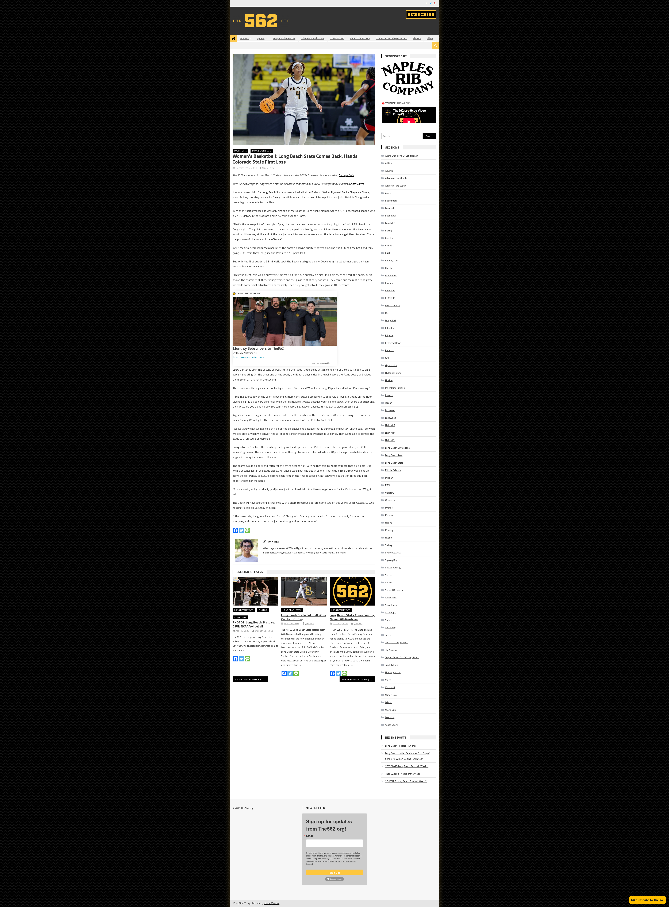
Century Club (391, 260)
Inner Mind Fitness (395, 388)
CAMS (388, 253)
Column (389, 283)
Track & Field (391, 665)
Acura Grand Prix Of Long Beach (401, 155)
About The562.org (360, 38)
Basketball (240, 150)
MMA (387, 485)
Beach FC (390, 223)
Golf (387, 358)
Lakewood (390, 418)
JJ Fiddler (309, 623)
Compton (390, 290)
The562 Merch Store (312, 38)
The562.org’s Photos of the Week (402, 774)
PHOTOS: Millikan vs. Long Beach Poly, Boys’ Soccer (358, 679)
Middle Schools (393, 470)
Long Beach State (261, 150)
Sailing (388, 545)
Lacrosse (390, 410)
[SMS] (247, 530)
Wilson (388, 702)
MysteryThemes (271, 903)
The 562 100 (337, 38)
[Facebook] (235, 530)
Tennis (388, 635)
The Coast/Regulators (396, 642)
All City (388, 163)
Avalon (388, 193)
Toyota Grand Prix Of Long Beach (402, 657)
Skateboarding (393, 567)
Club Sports (391, 275)
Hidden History (393, 373)
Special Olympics (394, 590)
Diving (388, 313)
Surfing (389, 620)
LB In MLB (390, 425)
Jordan (388, 403)
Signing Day (391, 560)
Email (309, 835)
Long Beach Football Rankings (401, 745)
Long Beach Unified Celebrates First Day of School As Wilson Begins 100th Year (407, 756)
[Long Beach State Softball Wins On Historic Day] (304, 591)
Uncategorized (393, 672)
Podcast (389, 515)
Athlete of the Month (396, 178)
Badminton (391, 200)
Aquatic (389, 170)
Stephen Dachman (264, 631)
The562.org (391, 650)
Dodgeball (390, 320)
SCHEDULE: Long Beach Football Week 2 (406, 781)
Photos (417, 38)
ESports (389, 335)
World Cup (390, 710)
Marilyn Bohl (346, 175)
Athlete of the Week (395, 185)
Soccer (388, 575)
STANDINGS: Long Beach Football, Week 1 (406, 766)
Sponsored (391, 597)
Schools (244, 38)
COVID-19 (390, 298)
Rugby (388, 537)
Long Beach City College (397, 447)
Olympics (390, 500)
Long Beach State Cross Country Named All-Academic (352, 617)
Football (389, 350)
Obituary (389, 492)
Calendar (389, 245)
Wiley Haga (268, 168)
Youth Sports (391, 725)
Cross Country (392, 305)
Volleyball (240, 617)
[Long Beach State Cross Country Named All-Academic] (352, 591)
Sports (260, 38)
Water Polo (391, 695)
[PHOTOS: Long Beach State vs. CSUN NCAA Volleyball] (255, 591)
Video (430, 38)
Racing (388, 522)
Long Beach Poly (393, 455)
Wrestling (390, 717)
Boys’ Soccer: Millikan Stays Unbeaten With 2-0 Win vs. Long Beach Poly (252, 679)
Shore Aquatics (393, 552)
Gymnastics (391, 365)
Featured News (393, 343)
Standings (390, 612)
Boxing (388, 230)
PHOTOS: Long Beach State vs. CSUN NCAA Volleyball (254, 624)
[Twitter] (241, 530)
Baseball (389, 208)
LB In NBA (390, 433)
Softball (389, 582)
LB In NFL (390, 440)
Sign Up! (334, 872)
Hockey (389, 380)
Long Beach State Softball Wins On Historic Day (303, 617)
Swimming (390, 627)
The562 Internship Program (391, 38)
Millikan (389, 477)
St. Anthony (391, 605)
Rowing (389, 530)
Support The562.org (284, 38)
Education (390, 328)
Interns (389, 395)
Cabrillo (389, 238)
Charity (388, 268)
